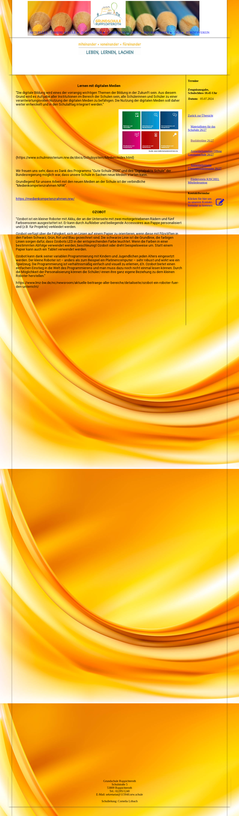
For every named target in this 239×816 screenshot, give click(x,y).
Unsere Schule (63, 32)
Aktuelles (38, 32)
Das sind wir (91, 32)
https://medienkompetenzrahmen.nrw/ (45, 199)
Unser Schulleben (123, 32)
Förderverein (197, 32)
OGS (178, 32)
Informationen (156, 32)
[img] (119, 37)
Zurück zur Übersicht (200, 115)
